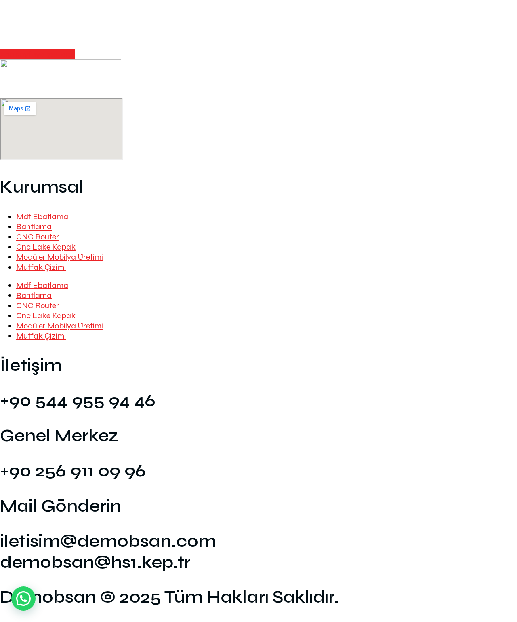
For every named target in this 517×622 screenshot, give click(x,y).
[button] (23, 598)
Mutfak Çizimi (41, 267)
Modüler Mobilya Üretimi (59, 257)
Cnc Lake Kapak (46, 247)
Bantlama (34, 227)
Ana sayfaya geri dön (37, 54)
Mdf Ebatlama (42, 217)
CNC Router (37, 237)
